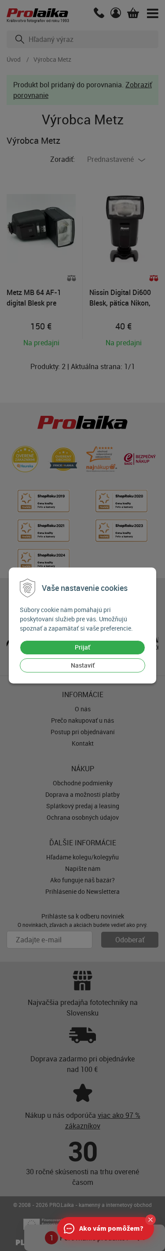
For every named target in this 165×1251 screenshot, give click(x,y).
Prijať (82, 647)
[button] (150, 1219)
